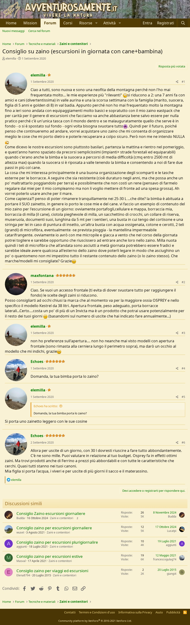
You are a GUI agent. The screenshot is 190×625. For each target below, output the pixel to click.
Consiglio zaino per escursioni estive (49, 556)
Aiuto (159, 612)
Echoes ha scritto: (46, 406)
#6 (183, 442)
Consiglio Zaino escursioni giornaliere (50, 513)
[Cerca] (183, 23)
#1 (183, 82)
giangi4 (171, 574)
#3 (183, 333)
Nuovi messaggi (13, 31)
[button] (88, 23)
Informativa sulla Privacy (135, 612)
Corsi (67, 22)
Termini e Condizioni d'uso (97, 612)
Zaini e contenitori (61, 518)
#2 (183, 282)
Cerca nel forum (39, 31)
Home (11, 22)
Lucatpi (171, 531)
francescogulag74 (164, 559)
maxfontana (42, 275)
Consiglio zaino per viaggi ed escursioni (52, 570)
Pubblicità (173, 612)
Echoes (37, 361)
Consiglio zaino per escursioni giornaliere (54, 527)
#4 (183, 368)
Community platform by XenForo (95, 620)
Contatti (70, 612)
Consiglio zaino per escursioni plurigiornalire (57, 542)
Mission (30, 22)
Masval (21, 561)
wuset (20, 532)
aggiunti (21, 547)
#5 (183, 397)
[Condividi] (177, 82)
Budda (20, 518)
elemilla (11, 58)
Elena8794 (23, 575)
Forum (50, 22)
